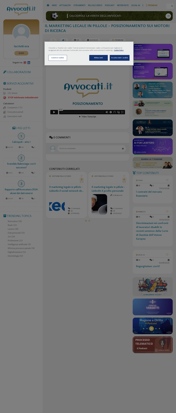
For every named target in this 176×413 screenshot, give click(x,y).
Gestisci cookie (57, 58)
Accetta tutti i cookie (119, 58)
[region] (89, 53)
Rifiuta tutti (98, 58)
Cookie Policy (119, 50)
